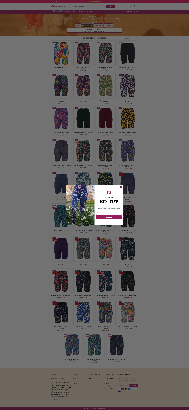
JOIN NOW (109, 217)
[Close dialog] (121, 187)
